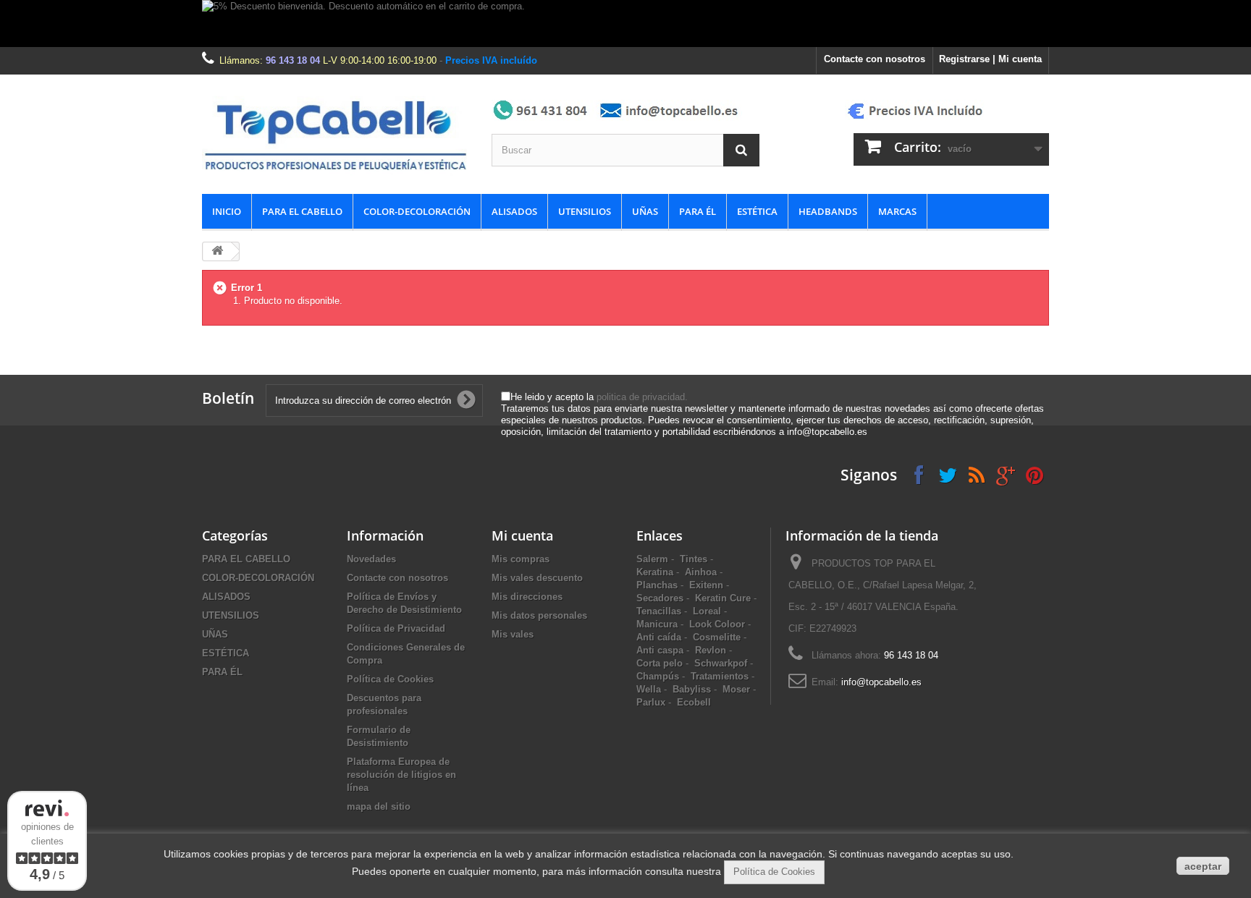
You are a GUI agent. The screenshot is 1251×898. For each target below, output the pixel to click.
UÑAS (645, 211)
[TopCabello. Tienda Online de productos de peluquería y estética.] (336, 134)
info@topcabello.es (881, 682)
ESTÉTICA (757, 211)
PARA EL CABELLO (302, 211)
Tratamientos (720, 676)
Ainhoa (701, 572)
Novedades (371, 559)
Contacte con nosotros (874, 59)
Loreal (707, 611)
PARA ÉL (697, 211)
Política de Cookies (390, 679)
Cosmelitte (717, 637)
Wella (648, 689)
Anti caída (658, 637)
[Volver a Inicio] (217, 251)
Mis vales (513, 634)
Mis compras (520, 559)
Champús (657, 676)
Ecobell (694, 702)
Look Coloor (717, 624)
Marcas (897, 211)
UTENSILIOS (584, 211)
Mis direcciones (527, 596)
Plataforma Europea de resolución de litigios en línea (401, 774)
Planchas (657, 585)
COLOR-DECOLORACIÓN (417, 211)
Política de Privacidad (396, 628)
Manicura (657, 624)
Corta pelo (659, 663)
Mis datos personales (539, 615)
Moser (736, 689)
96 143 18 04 (293, 60)
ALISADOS (514, 211)
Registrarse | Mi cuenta (990, 59)
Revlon (710, 650)
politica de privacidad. (642, 396)
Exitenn (706, 585)
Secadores (659, 598)
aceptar (1202, 866)
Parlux (650, 702)
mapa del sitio (378, 806)
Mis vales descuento (537, 577)
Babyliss (692, 689)
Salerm (652, 559)
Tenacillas (658, 611)
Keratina (654, 572)
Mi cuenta (522, 535)
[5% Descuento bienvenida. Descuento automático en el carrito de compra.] (625, 23)
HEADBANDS (828, 211)
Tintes (693, 559)
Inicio (226, 211)
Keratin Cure (723, 598)
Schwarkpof (720, 663)
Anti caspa (659, 650)
